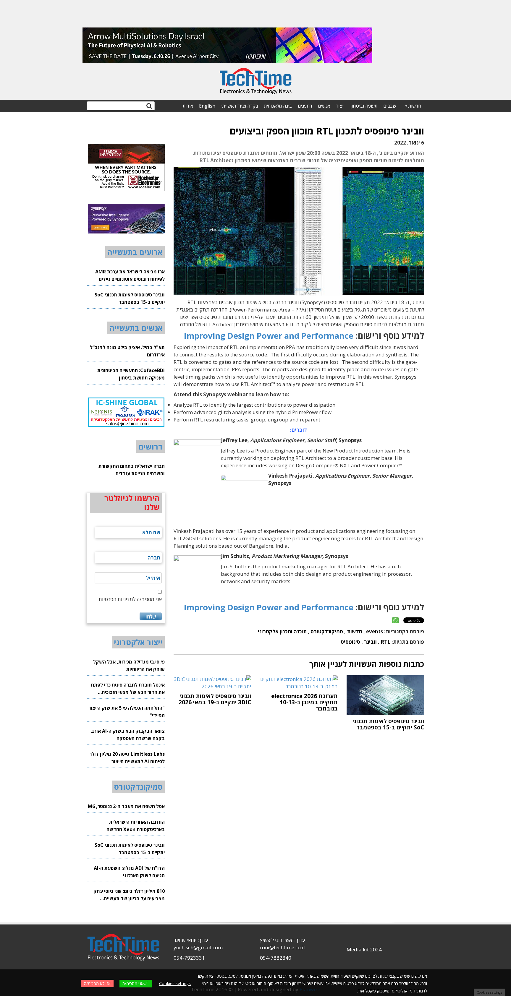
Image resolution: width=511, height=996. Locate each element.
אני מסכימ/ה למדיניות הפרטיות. (129, 599)
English (207, 106)
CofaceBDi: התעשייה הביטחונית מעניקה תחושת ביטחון (131, 374)
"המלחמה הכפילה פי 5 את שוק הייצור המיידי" (126, 711)
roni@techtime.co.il (282, 947)
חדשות (414, 106)
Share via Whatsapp (395, 620)
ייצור (340, 106)
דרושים (150, 447)
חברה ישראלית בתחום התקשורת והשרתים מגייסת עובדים (131, 470)
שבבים (389, 106)
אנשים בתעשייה (136, 328)
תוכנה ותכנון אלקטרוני (282, 631)
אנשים (324, 106)
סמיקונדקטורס (327, 631)
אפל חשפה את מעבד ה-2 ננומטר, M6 (126, 806)
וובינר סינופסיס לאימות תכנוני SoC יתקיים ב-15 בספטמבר (130, 298)
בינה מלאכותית (278, 106)
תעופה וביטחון (363, 106)
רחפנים (305, 106)
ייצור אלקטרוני (138, 642)
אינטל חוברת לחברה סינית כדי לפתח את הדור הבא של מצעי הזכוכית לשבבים (128, 689)
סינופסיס (350, 641)
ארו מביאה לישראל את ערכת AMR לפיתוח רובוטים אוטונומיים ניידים (130, 275)
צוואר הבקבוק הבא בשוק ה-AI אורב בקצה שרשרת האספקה (128, 735)
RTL (385, 641)
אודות (188, 106)
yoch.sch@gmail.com (198, 947)
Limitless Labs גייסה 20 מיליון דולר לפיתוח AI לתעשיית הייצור (127, 758)
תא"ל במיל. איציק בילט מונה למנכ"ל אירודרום (127, 351)
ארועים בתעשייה (135, 252)
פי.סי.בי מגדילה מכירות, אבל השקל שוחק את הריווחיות (129, 665)
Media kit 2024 (364, 949)
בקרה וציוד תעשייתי (239, 106)
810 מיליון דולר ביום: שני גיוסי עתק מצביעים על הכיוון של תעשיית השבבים (129, 895)
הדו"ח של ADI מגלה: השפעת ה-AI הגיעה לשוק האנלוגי (129, 872)
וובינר (370, 641)
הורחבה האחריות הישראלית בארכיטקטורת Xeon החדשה (135, 826)
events (374, 631)
